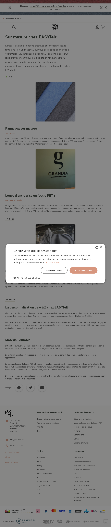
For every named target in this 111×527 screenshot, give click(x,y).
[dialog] (55, 263)
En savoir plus (53, 262)
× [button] (101, 247)
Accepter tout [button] (83, 270)
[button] (26, 278)
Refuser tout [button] (54, 270)
